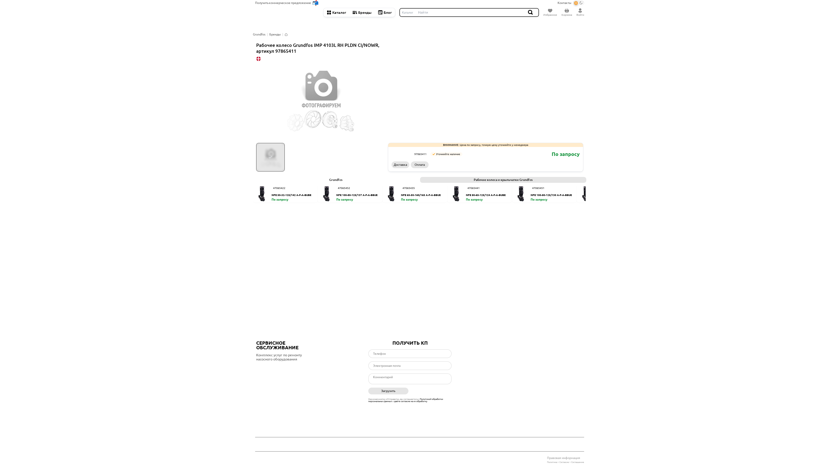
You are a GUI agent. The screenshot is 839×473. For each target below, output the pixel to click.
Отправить (431, 391)
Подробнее (275, 368)
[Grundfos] (401, 154)
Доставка (400, 164)
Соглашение (577, 462)
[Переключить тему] (578, 3)
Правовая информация (563, 458)
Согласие (564, 462)
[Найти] (530, 12)
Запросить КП (505, 165)
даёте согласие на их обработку (410, 401)
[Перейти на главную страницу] (287, 12)
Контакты (564, 3)
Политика (552, 462)
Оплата (420, 164)
